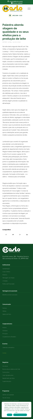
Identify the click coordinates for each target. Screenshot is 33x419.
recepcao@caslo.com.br (16, 1)
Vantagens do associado (9, 291)
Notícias (4, 308)
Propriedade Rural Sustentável (10, 400)
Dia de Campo (6, 397)
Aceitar (10, 414)
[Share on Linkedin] (27, 234)
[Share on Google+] (20, 234)
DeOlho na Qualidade (8, 394)
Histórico (4, 274)
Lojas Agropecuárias (7, 375)
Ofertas (4, 311)
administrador (18, 42)
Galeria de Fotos (6, 314)
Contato (4, 353)
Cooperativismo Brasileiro (9, 336)
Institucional (6, 265)
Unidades (5, 281)
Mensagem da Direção (8, 277)
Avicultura (5, 366)
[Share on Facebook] (6, 234)
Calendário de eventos (8, 347)
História (4, 327)
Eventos (4, 343)
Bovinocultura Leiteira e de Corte (11, 369)
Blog (11, 42)
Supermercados (6, 381)
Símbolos (4, 330)
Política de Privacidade (8, 284)
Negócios (5, 362)
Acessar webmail (17, 3)
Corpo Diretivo (6, 271)
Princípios (5, 333)
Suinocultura (5, 372)
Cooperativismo (7, 323)
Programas (5, 391)
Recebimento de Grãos (8, 378)
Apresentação (6, 268)
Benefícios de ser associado (9, 294)
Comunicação (6, 304)
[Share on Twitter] (13, 234)
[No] (29, 409)
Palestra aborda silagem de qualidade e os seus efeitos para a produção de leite (15, 31)
